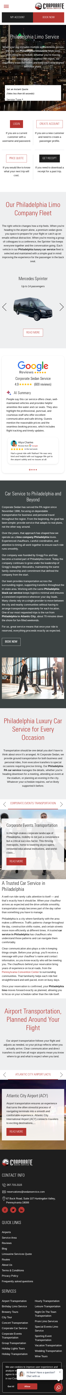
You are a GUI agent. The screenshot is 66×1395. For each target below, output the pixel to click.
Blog (4, 1248)
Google (35, 446)
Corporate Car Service (14, 1328)
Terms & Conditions (13, 1270)
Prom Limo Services (46, 1321)
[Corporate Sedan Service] (49, 5)
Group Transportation (14, 1343)
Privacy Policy (10, 1275)
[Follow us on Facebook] (5, 1210)
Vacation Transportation (48, 1345)
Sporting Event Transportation (43, 1338)
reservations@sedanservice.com (26, 1191)
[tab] (30, 470)
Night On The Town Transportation (45, 1314)
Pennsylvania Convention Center (20, 972)
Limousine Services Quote (17, 1254)
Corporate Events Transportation (12, 1335)
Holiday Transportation (14, 1354)
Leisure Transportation (47, 1306)
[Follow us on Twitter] (13, 1210)
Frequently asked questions (17, 1281)
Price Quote (16, 158)
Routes (6, 1259)
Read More (33, 332)
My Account (17, 17)
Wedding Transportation (48, 1351)
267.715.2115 (14, 1184)
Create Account (50, 124)
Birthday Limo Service (14, 1306)
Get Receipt (50, 158)
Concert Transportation (15, 1322)
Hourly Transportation (47, 1301)
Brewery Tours (10, 1312)
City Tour (7, 1317)
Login (16, 124)
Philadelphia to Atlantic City (19, 616)
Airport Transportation (14, 1301)
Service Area (9, 1237)
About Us (7, 1265)
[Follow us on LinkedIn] (21, 1210)
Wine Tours (41, 1356)
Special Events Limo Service (46, 1328)
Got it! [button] (11, 1386)
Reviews (7, 1243)
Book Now (49, 17)
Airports (6, 1232)
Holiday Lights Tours (13, 1348)
